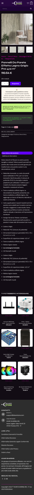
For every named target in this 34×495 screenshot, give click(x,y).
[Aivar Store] (17, 3)
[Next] (29, 29)
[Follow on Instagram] (4, 479)
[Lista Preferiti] (28, 3)
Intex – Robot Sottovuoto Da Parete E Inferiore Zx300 (25, 323)
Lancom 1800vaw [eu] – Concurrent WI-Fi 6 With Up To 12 (8, 323)
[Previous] (4, 29)
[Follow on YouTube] (7, 479)
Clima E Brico (12, 56)
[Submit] (30, 8)
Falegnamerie (10, 59)
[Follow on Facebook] (2, 479)
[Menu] (2, 3)
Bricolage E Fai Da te (13, 134)
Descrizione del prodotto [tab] (10, 153)
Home (3, 56)
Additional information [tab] (9, 156)
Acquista (15, 83)
